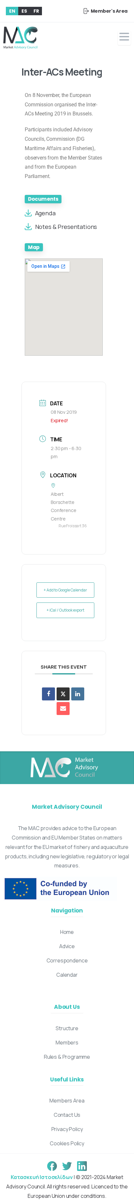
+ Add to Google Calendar (65, 590)
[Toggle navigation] (124, 38)
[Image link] (64, 768)
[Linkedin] (77, 693)
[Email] (63, 708)
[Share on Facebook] (48, 693)
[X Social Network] (63, 693)
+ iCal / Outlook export (65, 610)
